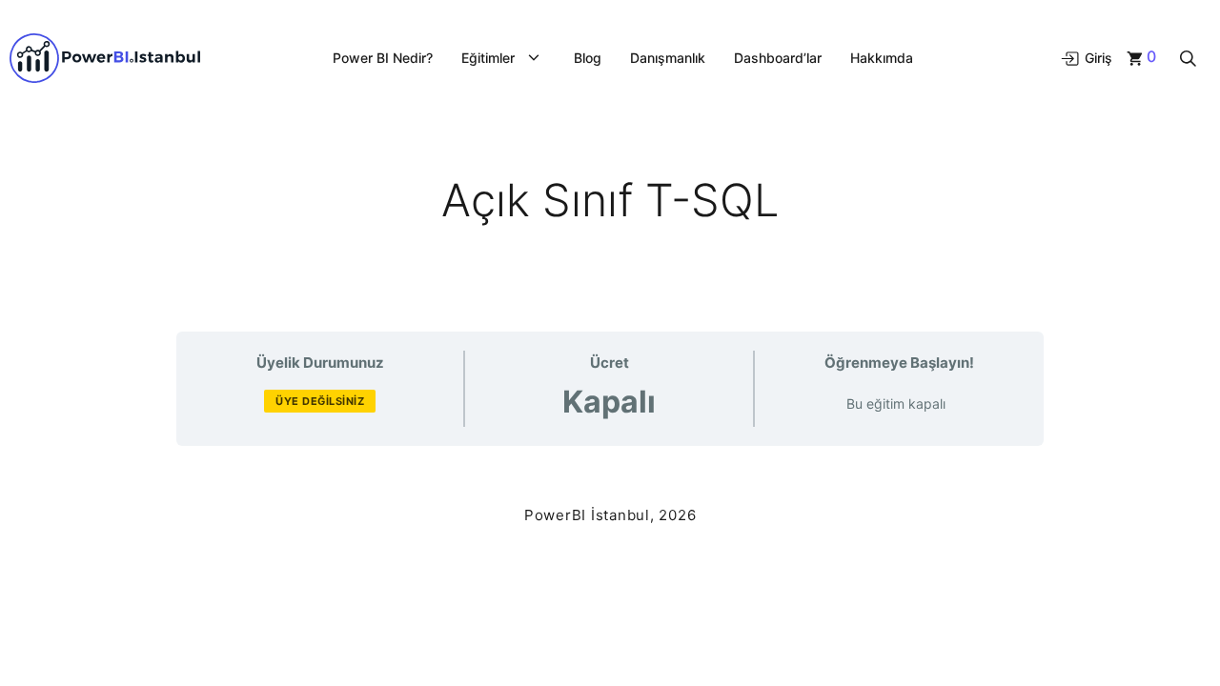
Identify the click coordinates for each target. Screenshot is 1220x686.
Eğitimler (488, 58)
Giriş (1096, 58)
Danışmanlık (667, 58)
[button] (1188, 58)
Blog (587, 58)
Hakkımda (881, 58)
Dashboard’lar (778, 58)
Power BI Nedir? (383, 58)
